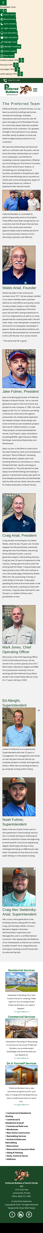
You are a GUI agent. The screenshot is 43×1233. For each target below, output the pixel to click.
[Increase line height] (19, 69)
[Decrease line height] (16, 69)
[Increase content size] (23, 60)
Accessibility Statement (21, 1201)
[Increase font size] (17, 65)
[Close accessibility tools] (5, 10)
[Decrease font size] (14, 65)
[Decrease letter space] (19, 74)
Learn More (22, 1011)
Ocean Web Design (27, 1208)
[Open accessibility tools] (3, 3)
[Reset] (1, 10)
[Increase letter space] (21, 74)
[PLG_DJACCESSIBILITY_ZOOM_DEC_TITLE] (20, 60)
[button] (35, 90)
